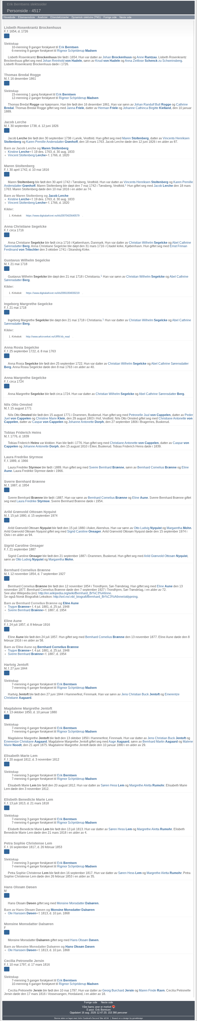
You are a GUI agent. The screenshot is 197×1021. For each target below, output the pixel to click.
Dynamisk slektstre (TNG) (86, 17)
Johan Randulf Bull (152, 104)
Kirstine (18, 151)
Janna (75, 108)
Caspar (47, 421)
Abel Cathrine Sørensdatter (161, 394)
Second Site (97, 1018)
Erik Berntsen (103, 1009)
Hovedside (9, 17)
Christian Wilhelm (148, 242)
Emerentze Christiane (25, 741)
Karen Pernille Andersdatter (52, 141)
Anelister (43, 17)
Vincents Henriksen (146, 182)
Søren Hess (112, 785)
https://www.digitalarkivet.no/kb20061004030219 (52, 293)
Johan (117, 57)
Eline (140, 497)
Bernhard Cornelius (157, 467)
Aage (119, 741)
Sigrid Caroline (84, 531)
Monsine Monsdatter (77, 903)
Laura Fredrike (33, 501)
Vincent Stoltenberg (27, 155)
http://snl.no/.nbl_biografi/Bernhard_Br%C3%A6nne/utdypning (95, 596)
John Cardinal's (85, 1018)
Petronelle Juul (150, 415)
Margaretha (179, 528)
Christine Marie (50, 418)
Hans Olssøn (84, 940)
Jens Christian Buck (140, 694)
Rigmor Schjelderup (77, 50)
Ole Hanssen (22, 913)
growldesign (137, 1018)
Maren (135, 138)
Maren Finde (152, 990)
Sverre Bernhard (106, 467)
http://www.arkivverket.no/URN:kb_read (48, 336)
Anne (147, 57)
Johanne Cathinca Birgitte (147, 108)
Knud (107, 60)
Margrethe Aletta (146, 785)
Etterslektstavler (59, 17)
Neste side (125, 17)
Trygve (19, 606)
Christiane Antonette (134, 443)
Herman (108, 108)
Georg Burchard (118, 990)
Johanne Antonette (86, 421)
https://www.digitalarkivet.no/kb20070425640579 (52, 215)
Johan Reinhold (62, 60)
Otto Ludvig (148, 528)
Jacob (163, 185)
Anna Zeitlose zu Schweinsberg (153, 60)
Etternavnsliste (26, 17)
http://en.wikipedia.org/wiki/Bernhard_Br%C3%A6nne (74, 593)
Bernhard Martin (160, 741)
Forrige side (110, 17)
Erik (68, 47)
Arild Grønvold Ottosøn (165, 556)
